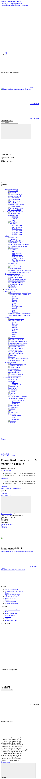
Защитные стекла (10, 291)
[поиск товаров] (16, 131)
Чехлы (7, 317)
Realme (14, 308)
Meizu (14, 303)
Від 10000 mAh (17, 227)
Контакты (9, 5)
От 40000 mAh (17, 232)
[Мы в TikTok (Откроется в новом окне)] (15, 49)
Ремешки (15, 403)
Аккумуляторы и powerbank (14, 211)
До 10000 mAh (17, 225)
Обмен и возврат (10, 615)
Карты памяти (16, 416)
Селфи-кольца (16, 384)
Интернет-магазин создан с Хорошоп (13, 570)
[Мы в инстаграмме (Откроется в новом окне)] (15, 34)
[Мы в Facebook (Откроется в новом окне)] (15, 20)
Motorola (15, 312)
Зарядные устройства (11, 189)
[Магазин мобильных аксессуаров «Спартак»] (10, 546)
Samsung (15, 217)
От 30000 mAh (17, 230)
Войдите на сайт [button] (6, 514)
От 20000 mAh (17, 229)
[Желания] (20, 64)
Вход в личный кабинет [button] (12, 610)
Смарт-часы (16, 402)
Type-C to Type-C (17, 258)
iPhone (14, 296)
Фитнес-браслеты (18, 400)
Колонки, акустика (11, 289)
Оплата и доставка (10, 3)
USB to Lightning (17, 256)
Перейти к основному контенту (11, 1)
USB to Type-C (17, 255)
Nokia (14, 220)
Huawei (14, 301)
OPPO (14, 310)
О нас (2, 3)
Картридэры (16, 419)
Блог (13, 5)
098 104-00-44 (34, 118)
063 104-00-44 (34, 104)
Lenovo (14, 334)
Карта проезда (5, 762)
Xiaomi (14, 218)
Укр (6, 53)
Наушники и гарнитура (12, 274)
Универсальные (17, 307)
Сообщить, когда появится (5, 494)
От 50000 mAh (17, 234)
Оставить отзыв (6, 470)
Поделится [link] (4, 521)
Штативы (15, 383)
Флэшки (15, 417)
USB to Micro (16, 253)
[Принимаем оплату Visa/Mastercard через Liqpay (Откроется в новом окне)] (17, 551)
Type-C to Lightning (18, 260)
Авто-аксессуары (10, 362)
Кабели (7, 236)
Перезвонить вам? (7, 120)
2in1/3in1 (15, 262)
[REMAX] (4, 478)
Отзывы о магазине (21, 5)
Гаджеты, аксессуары (11, 377)
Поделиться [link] (4, 519)
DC (13, 251)
